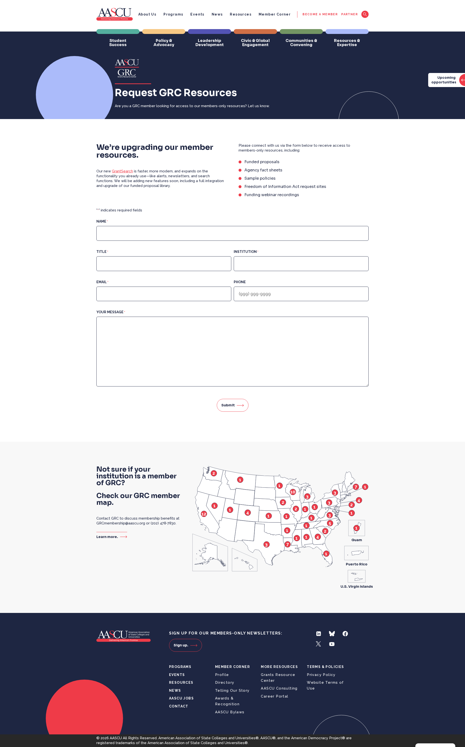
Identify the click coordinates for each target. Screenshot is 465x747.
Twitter (319, 644)
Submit (228, 405)
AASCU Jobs (181, 698)
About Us (147, 14)
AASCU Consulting (279, 688)
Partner (349, 14)
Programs (173, 14)
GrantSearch (122, 171)
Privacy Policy (321, 675)
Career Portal (274, 696)
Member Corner (275, 14)
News (217, 14)
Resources (240, 14)
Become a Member (320, 14)
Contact (178, 706)
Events (197, 14)
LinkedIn (319, 634)
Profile (222, 675)
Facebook (345, 634)
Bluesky (332, 634)
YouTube (332, 644)
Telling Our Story (232, 690)
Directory (224, 682)
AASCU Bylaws (230, 712)
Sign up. (181, 645)
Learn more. (107, 537)
